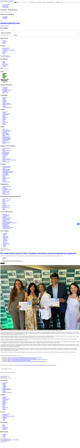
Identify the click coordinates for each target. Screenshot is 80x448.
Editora (4, 241)
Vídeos (4, 246)
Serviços (4, 141)
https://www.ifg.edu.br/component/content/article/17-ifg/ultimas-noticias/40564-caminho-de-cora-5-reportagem (27, 361)
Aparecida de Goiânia (6, 113)
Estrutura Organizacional (7, 130)
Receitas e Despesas (6, 192)
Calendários (5, 233)
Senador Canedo (5, 122)
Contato (4, 53)
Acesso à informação (50, 2)
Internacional (5, 236)
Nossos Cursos (5, 87)
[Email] (4, 258)
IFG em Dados (5, 89)
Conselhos (4, 100)
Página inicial (8, 56)
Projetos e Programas (6, 134)
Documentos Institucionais (7, 104)
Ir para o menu (5, 5)
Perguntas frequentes (6, 48)
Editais (4, 135)
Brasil (17, 2)
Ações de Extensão (6, 170)
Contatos (4, 106)
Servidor (4, 63)
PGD (3, 92)
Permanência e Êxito (6, 137)
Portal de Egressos (6, 175)
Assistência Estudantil (6, 167)
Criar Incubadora (5, 173)
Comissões (4, 101)
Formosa (4, 115)
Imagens (4, 245)
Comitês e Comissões (6, 158)
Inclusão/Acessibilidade (7, 138)
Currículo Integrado (6, 139)
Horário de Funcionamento (7, 107)
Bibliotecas (5, 234)
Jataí (3, 120)
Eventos (4, 155)
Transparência (5, 51)
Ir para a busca (5, 6)
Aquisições (4, 190)
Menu (1, 67)
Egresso (4, 62)
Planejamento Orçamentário (7, 189)
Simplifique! (33, 2)
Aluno (4, 61)
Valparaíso (4, 124)
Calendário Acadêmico (6, 136)
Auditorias (4, 216)
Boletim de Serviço (6, 225)
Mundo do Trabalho (6, 243)
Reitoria (4, 98)
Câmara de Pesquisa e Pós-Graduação (9, 159)
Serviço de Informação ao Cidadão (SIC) (10, 222)
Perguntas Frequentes (6, 142)
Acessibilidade (5, 16)
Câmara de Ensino (6, 132)
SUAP (4, 52)
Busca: (2, 35)
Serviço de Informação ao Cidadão (9, 416)
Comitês (4, 102)
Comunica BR (38, 2)
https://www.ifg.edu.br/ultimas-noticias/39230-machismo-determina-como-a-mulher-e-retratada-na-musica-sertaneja (27, 359)
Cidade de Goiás (5, 114)
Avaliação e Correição (6, 228)
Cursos (4, 149)
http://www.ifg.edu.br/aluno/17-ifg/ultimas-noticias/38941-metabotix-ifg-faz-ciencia (22, 358)
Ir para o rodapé (6, 7)
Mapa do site (5, 18)
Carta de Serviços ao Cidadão (8, 227)
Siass (3, 208)
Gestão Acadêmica (6, 140)
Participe (44, 2)
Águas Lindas (5, 111)
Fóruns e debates (5, 133)
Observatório (5, 242)
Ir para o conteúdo (6, 4)
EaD (4, 235)
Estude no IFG (5, 65)
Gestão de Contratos (6, 191)
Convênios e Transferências (7, 217)
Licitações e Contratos (6, 219)
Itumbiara (4, 119)
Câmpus (4, 99)
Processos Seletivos (6, 129)
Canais (62, 2)
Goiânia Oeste (5, 117)
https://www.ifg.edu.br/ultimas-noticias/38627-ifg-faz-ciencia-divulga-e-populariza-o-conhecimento (25, 357)
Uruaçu (4, 123)
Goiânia (4, 116)
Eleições (4, 105)
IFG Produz (5, 240)
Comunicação (5, 415)
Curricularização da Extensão (8, 171)
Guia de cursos (5, 64)
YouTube (4, 436)
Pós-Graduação (5, 154)
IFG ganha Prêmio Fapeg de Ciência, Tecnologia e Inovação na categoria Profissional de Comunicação (38, 253)
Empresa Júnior (5, 174)
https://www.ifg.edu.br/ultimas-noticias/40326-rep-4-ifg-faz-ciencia (19, 360)
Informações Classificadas (7, 221)
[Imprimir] (4, 257)
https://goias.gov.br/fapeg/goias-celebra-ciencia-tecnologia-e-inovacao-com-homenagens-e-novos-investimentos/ (37, 365)
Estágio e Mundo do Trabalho (8, 172)
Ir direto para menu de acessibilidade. (6, 0)
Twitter (4, 435)
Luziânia (4, 121)
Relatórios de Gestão (6, 226)
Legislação (57, 2)
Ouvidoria (4, 417)
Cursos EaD (5, 88)
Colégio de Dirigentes (6, 103)
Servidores (4, 220)
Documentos (5, 131)
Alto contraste (5, 17)
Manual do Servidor (6, 207)
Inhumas (4, 118)
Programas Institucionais (7, 150)
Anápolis (4, 112)
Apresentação (5, 97)
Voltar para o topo (3, 377)
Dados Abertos (5, 224)
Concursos (4, 66)
